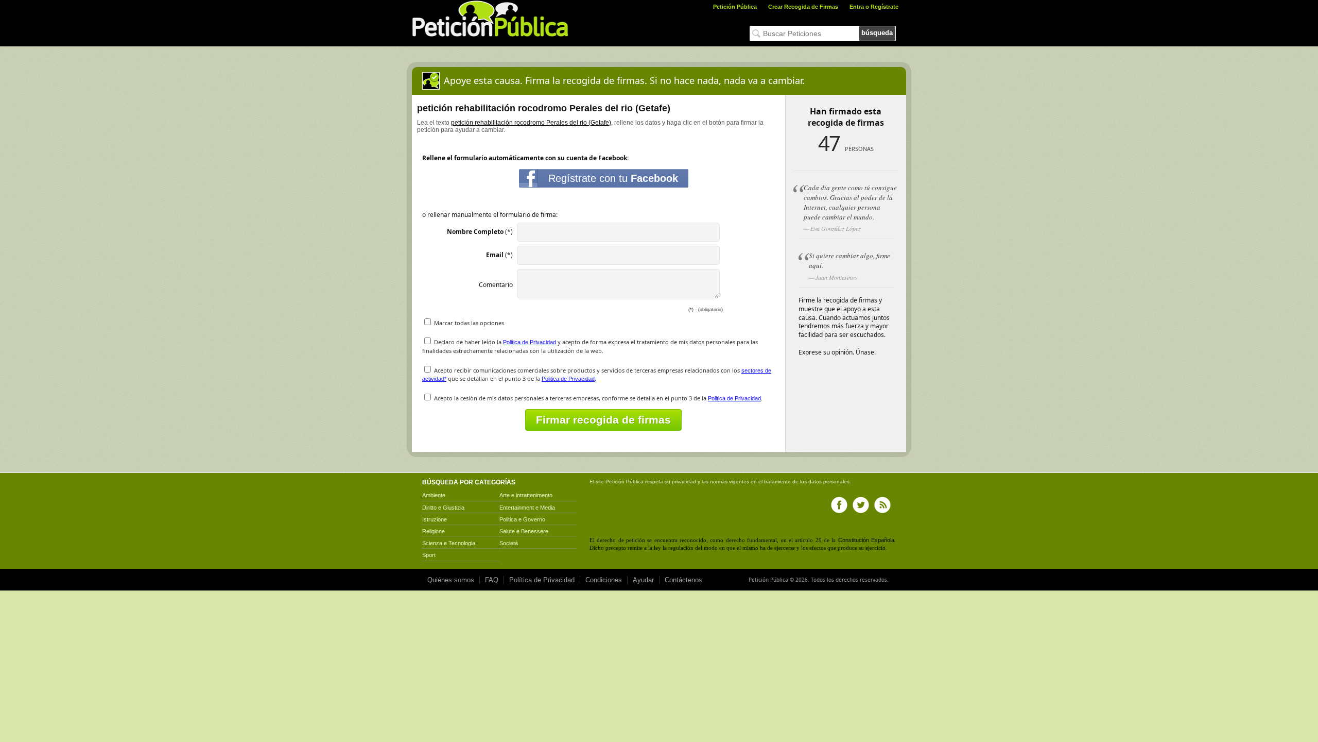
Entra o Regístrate (873, 7)
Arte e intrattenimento (525, 495)
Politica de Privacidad (529, 342)
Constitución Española (866, 540)
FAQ (491, 580)
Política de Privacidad (542, 580)
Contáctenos (683, 580)
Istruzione (434, 519)
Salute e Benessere (523, 531)
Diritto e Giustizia (443, 507)
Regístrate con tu (613, 178)
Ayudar (643, 580)
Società (508, 543)
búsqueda (877, 33)
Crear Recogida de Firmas (803, 7)
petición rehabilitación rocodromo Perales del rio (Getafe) (531, 122)
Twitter (861, 505)
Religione (433, 531)
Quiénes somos (450, 580)
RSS (882, 505)
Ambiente (433, 495)
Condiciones (603, 580)
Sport (429, 555)
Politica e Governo (522, 519)
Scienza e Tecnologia (448, 543)
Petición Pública (735, 7)
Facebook (839, 505)
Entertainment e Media (527, 507)
